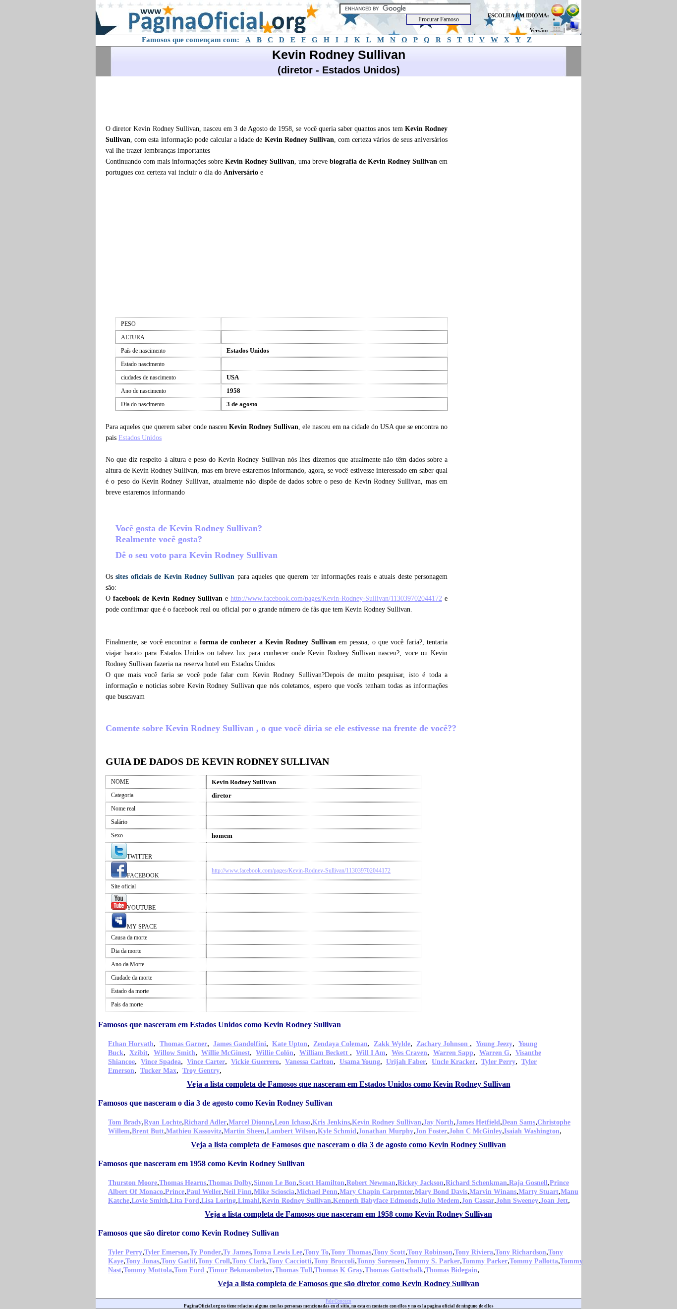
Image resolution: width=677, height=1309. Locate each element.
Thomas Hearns (182, 1182)
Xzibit (138, 1053)
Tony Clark (249, 1261)
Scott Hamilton (321, 1182)
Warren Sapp (453, 1053)
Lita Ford (184, 1200)
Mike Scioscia (274, 1191)
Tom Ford (190, 1270)
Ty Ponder (205, 1252)
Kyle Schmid (337, 1131)
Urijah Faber (406, 1061)
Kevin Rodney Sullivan (386, 1122)
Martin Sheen (244, 1131)
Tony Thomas (351, 1252)
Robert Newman (370, 1182)
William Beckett (324, 1053)
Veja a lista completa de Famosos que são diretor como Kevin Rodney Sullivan (348, 1283)
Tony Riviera (473, 1252)
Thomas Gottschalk (394, 1270)
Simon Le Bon (275, 1182)
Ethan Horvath (131, 1044)
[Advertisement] (281, 98)
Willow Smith (174, 1053)
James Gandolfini (239, 1044)
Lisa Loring (218, 1200)
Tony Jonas (142, 1261)
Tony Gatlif (178, 1261)
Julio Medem (439, 1200)
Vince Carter (206, 1061)
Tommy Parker (485, 1261)
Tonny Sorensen (380, 1261)
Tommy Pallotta (533, 1261)
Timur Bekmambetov (240, 1270)
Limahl (249, 1200)
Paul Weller (204, 1191)
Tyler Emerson (166, 1252)
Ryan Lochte (163, 1122)
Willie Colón (274, 1053)
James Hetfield (477, 1122)
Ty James (237, 1252)
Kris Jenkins (331, 1122)
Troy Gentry (201, 1070)
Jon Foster (431, 1131)
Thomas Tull (293, 1270)
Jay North (438, 1122)
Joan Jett (554, 1200)
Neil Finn (238, 1191)
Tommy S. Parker (433, 1261)
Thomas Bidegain (451, 1270)
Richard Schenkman (476, 1182)
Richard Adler (205, 1122)
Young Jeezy (494, 1044)
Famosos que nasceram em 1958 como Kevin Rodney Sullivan (201, 1163)
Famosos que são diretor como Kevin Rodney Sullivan (188, 1233)
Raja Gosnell (528, 1182)
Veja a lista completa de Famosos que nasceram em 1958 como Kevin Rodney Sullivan (348, 1214)
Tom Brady (125, 1122)
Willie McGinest (225, 1053)
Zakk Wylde (392, 1044)
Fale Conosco (338, 1301)
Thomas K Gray (338, 1270)
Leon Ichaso (292, 1122)
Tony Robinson (429, 1252)
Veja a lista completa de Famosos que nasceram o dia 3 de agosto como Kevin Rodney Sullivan (348, 1144)
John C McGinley (475, 1131)
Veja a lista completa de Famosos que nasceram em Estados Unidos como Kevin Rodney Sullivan (348, 1084)
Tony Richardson (520, 1252)
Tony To (316, 1252)
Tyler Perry (498, 1061)
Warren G (494, 1053)
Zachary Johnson (443, 1044)
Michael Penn (317, 1191)
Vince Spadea (161, 1061)
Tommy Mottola (147, 1270)
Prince (174, 1191)
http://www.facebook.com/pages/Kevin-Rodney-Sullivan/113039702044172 (336, 598)
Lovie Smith (149, 1200)
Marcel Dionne (250, 1122)
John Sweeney (517, 1200)
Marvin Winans (492, 1191)
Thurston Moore (132, 1182)
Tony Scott (389, 1252)
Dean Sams (518, 1122)
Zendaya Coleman (340, 1044)
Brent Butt (148, 1131)
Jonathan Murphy (385, 1131)
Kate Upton (289, 1044)
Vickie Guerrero (255, 1061)
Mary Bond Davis (441, 1191)
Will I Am (371, 1053)
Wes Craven (409, 1053)
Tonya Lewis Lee (277, 1252)
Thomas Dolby (230, 1182)
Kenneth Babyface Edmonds (375, 1200)
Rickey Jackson (420, 1182)
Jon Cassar (477, 1200)
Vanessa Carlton (309, 1061)
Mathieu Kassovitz (194, 1131)
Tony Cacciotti (290, 1261)
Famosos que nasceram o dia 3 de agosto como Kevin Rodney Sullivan (215, 1103)
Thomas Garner (183, 1044)
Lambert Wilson (291, 1131)
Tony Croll (214, 1261)
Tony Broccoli (334, 1261)
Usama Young (359, 1061)
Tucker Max (158, 1070)
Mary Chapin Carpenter (376, 1191)
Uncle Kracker (453, 1061)
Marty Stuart (538, 1191)
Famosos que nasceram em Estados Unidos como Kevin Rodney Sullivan (219, 1024)
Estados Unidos (140, 437)
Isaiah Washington (532, 1131)
